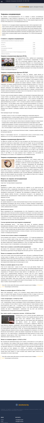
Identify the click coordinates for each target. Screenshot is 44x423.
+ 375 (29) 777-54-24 (38, 7)
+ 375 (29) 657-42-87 (27, 7)
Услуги (2, 421)
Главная (2, 419)
